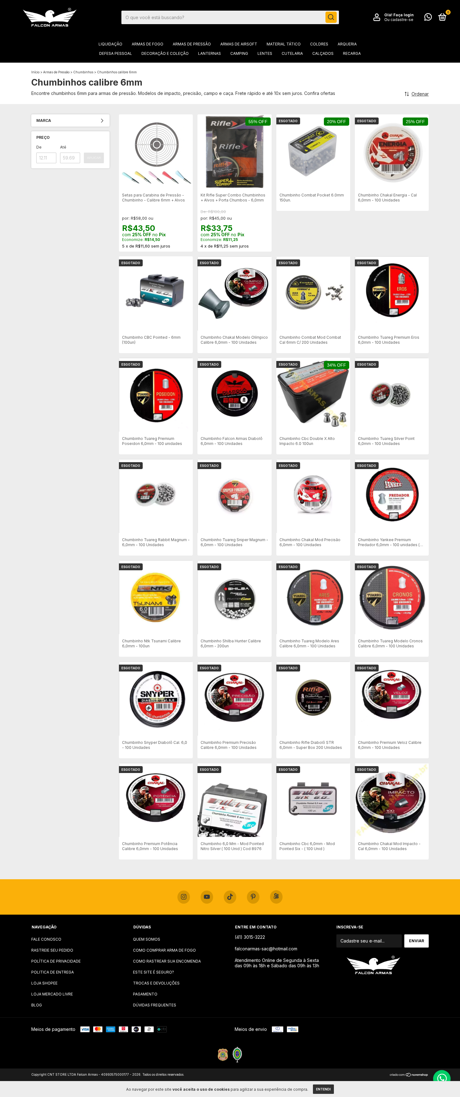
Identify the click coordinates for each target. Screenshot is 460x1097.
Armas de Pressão (192, 44)
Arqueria (347, 44)
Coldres (319, 44)
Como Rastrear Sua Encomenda (167, 961)
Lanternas (209, 53)
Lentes (265, 53)
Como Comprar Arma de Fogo (164, 950)
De (39, 147)
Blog (36, 1005)
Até (63, 147)
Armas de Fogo (147, 44)
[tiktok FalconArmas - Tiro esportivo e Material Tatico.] (230, 897)
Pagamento (145, 994)
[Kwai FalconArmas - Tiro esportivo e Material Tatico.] (276, 897)
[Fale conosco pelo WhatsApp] (428, 18)
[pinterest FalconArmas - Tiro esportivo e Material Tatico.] (253, 897)
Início (35, 72)
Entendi (323, 1089)
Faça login (403, 15)
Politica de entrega (52, 972)
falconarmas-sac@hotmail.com (266, 948)
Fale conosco (46, 939)
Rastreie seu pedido (52, 950)
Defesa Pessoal (115, 53)
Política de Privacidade (56, 961)
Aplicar (94, 157)
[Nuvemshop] (409, 1075)
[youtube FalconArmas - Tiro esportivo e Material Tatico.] (207, 897)
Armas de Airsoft (238, 44)
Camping (239, 53)
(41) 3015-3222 (250, 937)
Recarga (352, 53)
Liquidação (110, 44)
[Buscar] (331, 17)
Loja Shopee (44, 983)
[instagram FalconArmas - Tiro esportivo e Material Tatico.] (183, 897)
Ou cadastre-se (398, 19)
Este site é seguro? (153, 972)
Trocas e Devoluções (156, 983)
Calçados (323, 53)
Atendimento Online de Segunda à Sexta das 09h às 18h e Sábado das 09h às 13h (277, 963)
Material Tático (284, 44)
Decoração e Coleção (165, 53)
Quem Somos (146, 939)
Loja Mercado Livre (52, 994)
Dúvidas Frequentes (154, 1005)
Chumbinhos (83, 72)
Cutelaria (292, 53)
